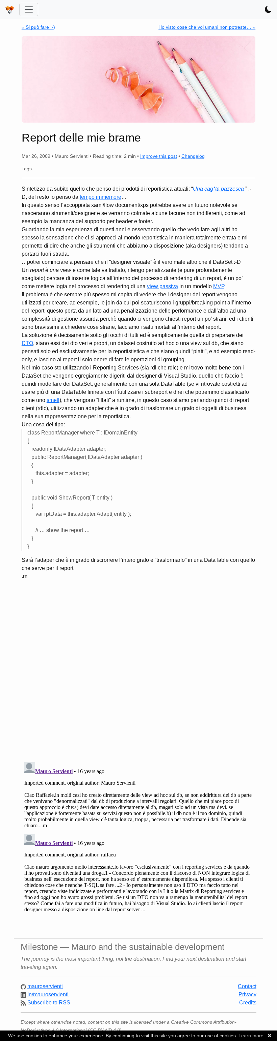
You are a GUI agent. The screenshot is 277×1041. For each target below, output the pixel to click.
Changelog (193, 156)
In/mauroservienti (48, 994)
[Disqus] (138, 668)
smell (53, 400)
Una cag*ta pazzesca (219, 189)
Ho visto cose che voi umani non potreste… (206, 27)
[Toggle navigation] (28, 9)
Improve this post (158, 156)
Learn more (250, 1035)
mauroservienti (45, 986)
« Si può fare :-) (38, 27)
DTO (27, 343)
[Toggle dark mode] (268, 9)
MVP (218, 286)
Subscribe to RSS (48, 1002)
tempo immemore (100, 197)
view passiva (162, 286)
